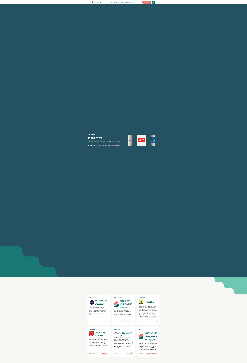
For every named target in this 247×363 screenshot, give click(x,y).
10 (127, 358)
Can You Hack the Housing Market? (149, 302)
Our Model (110, 2)
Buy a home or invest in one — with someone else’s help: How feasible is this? (101, 302)
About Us (116, 2)
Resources (132, 2)
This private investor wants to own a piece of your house (101, 334)
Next (130, 358)
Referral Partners (125, 2)
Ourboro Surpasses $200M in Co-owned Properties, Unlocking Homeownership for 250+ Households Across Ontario (126, 304)
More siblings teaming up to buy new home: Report (126, 333)
